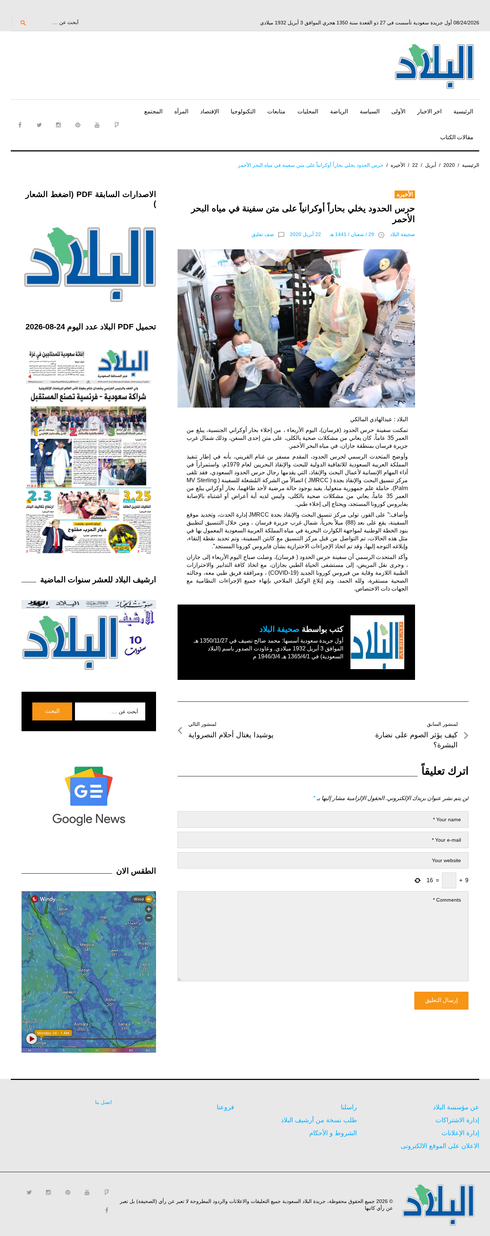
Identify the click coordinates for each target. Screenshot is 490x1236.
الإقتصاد (209, 111)
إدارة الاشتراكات (457, 1120)
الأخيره (398, 165)
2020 (449, 165)
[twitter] (39, 125)
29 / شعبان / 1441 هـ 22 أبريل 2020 (332, 234)
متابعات (276, 111)
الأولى (398, 111)
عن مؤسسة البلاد (456, 1107)
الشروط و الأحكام (333, 1133)
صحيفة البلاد (402, 234)
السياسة (370, 111)
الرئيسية (463, 111)
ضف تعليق (262, 234)
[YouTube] (97, 125)
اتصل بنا (103, 1102)
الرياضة (339, 111)
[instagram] (58, 125)
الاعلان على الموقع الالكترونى (440, 1146)
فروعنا (225, 1107)
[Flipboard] (117, 125)
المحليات (307, 111)
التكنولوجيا (243, 111)
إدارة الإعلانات (460, 1133)
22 (415, 165)
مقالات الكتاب (456, 137)
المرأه (181, 111)
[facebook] (20, 125)
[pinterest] (78, 125)
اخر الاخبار (429, 111)
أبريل (430, 165)
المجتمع (153, 111)
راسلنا (349, 1107)
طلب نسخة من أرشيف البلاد (319, 1120)
